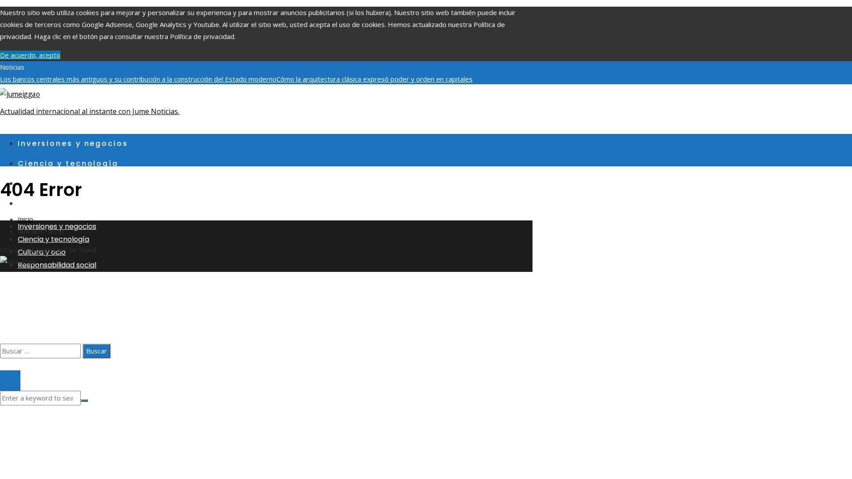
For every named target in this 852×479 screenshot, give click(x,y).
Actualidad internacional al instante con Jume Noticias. (89, 111)
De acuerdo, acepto (30, 55)
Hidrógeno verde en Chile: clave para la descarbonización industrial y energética (150, 90)
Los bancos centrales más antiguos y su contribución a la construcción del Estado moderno (138, 79)
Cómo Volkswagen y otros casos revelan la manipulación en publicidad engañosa (160, 102)
